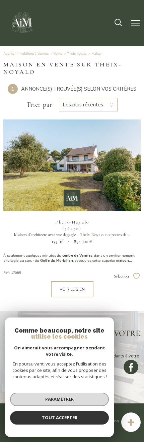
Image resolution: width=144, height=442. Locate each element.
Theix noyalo (76, 53)
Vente (58, 53)
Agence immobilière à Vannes (26, 53)
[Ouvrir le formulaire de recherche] (118, 23)
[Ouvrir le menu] (135, 23)
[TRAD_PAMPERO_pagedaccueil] (22, 35)
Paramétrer (59, 399)
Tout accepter (59, 417)
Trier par (39, 105)
